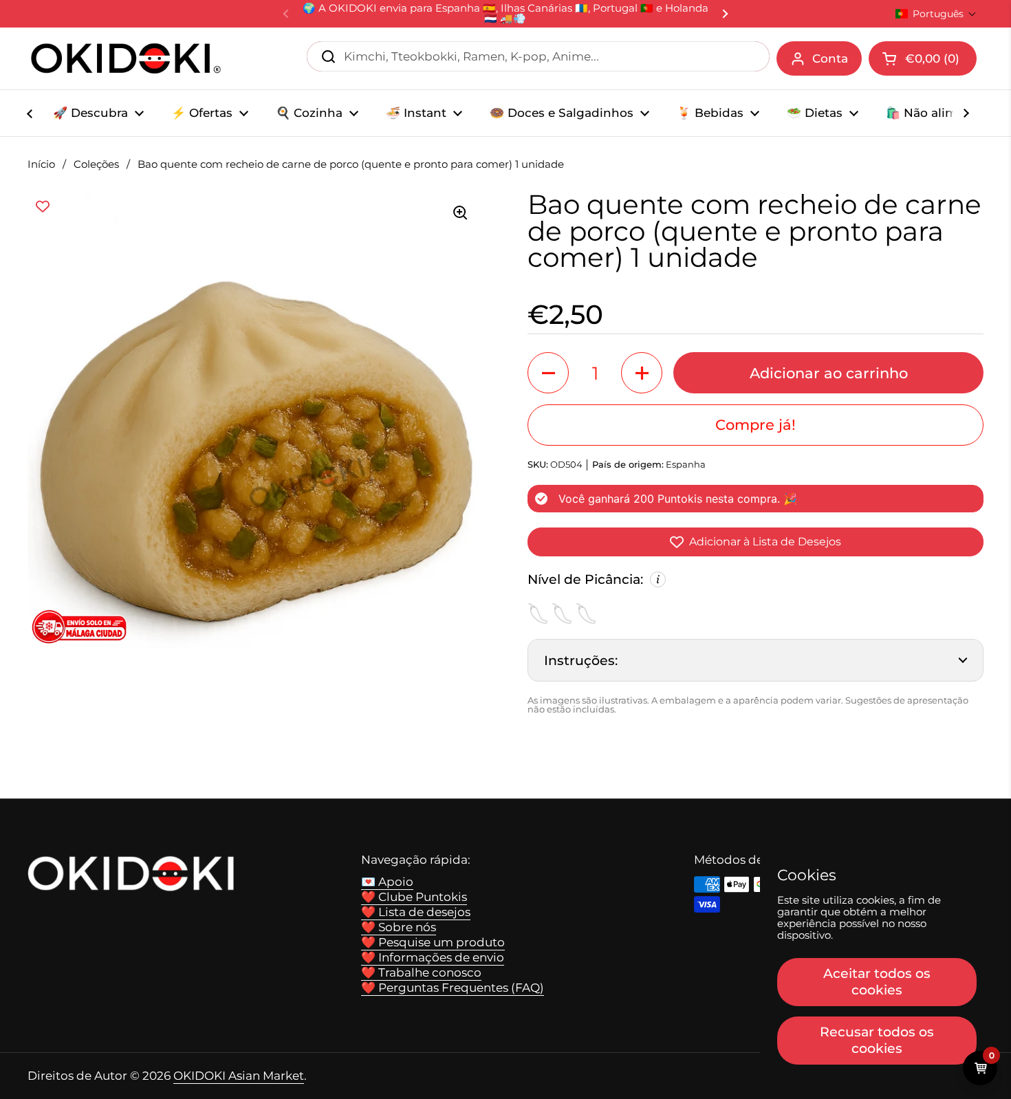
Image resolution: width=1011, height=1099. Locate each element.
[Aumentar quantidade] (641, 372)
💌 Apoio (387, 882)
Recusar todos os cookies (877, 1039)
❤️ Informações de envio (432, 957)
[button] (936, 13)
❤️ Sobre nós (398, 927)
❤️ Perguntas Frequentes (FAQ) (452, 987)
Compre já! (755, 424)
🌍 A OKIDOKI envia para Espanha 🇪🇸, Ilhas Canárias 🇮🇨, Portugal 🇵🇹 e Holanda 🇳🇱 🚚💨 (505, 13)
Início (41, 164)
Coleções (96, 164)
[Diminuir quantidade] (548, 372)
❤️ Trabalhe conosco (421, 972)
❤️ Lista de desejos (415, 912)
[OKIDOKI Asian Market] (126, 58)
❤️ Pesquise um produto (433, 942)
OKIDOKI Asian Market (238, 1075)
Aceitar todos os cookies (877, 981)
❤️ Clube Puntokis (414, 897)
